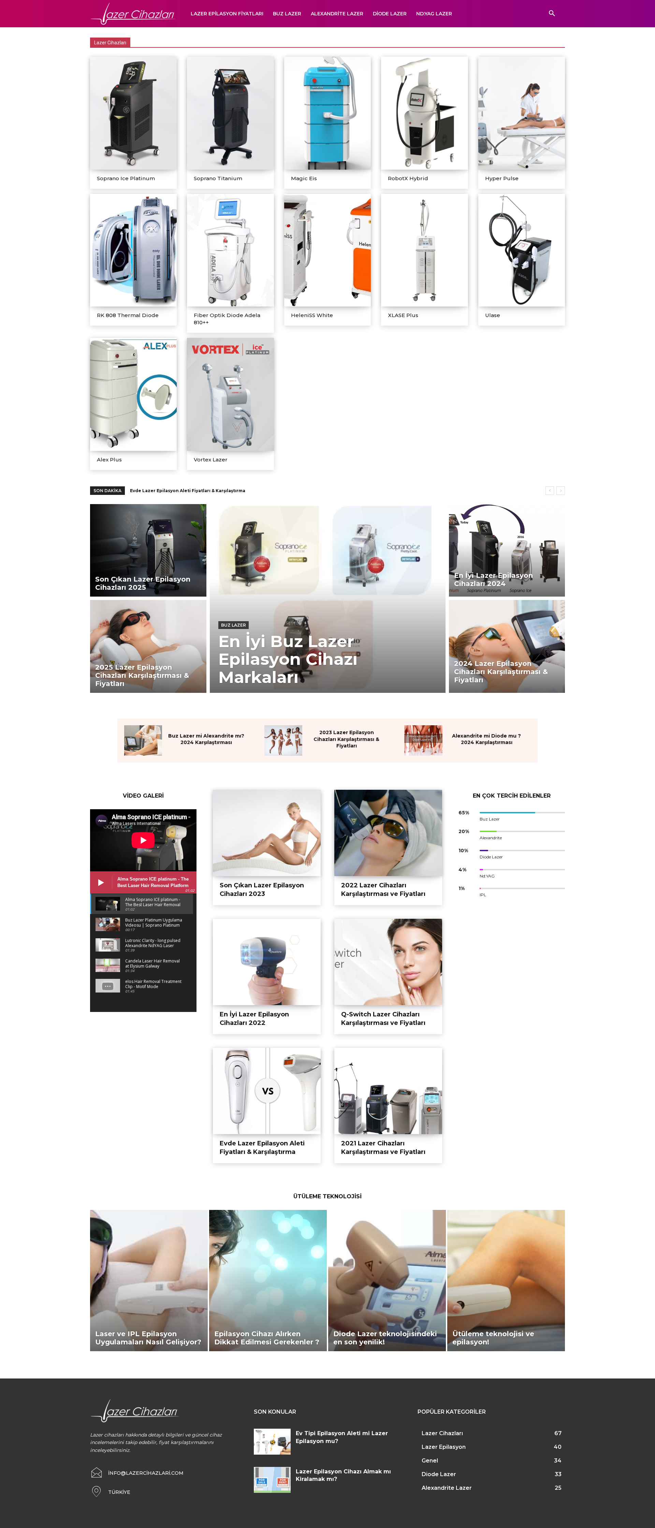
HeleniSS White (312, 315)
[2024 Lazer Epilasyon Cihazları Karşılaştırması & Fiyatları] (507, 646)
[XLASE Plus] (424, 250)
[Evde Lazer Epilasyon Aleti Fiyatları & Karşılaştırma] (267, 1091)
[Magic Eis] (327, 113)
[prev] (549, 490)
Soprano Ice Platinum (126, 178)
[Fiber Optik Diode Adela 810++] (230, 250)
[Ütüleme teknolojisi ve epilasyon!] (506, 1280)
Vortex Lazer (211, 459)
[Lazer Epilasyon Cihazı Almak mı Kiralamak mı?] (272, 1480)
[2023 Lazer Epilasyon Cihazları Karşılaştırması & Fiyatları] (283, 740)
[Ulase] (521, 250)
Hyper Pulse (502, 178)
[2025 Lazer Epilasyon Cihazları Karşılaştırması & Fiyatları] (148, 646)
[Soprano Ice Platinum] (133, 113)
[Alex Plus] (133, 394)
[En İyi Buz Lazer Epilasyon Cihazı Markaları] (328, 598)
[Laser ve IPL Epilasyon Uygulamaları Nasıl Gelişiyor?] (149, 1280)
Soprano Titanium (218, 178)
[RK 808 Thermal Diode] (133, 250)
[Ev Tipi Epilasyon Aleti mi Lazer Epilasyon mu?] (272, 1442)
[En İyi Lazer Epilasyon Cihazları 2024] (507, 550)
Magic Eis (304, 178)
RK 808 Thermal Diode (128, 315)
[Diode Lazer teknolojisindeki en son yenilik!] (387, 1280)
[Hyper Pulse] (521, 113)
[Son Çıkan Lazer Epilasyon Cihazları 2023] (267, 833)
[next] (560, 490)
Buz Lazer (233, 625)
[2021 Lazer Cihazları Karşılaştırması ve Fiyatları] (388, 1091)
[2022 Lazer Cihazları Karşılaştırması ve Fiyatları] (388, 833)
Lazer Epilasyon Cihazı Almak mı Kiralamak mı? (183, 490)
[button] (552, 14)
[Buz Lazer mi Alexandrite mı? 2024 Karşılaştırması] (143, 740)
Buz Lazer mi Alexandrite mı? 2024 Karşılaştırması (206, 739)
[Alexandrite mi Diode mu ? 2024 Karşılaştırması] (423, 740)
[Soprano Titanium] (230, 113)
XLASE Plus (403, 315)
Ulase (492, 315)
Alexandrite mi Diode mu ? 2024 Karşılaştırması (486, 739)
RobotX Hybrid (408, 178)
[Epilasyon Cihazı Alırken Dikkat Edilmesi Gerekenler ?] (268, 1280)
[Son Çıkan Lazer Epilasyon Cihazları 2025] (148, 550)
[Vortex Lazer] (230, 394)
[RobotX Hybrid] (424, 113)
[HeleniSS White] (327, 250)
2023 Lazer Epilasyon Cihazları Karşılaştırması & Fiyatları (346, 739)
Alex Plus (109, 459)
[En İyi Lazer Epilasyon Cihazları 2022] (267, 962)
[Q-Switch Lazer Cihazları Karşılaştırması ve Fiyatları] (388, 962)
